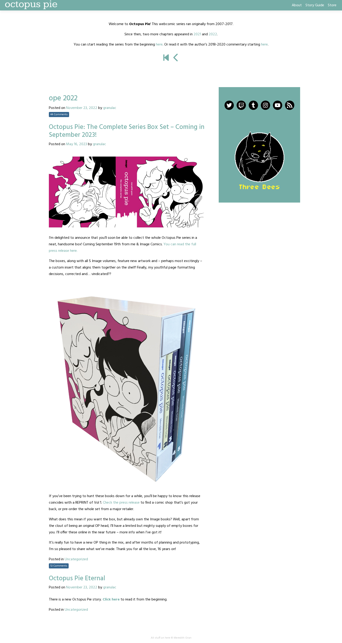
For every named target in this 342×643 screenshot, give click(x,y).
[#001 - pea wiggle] (166, 58)
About (297, 5)
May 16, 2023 (76, 144)
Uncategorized (76, 559)
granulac (109, 108)
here (159, 45)
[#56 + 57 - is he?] (176, 58)
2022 (213, 34)
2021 (197, 34)
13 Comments (58, 566)
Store (332, 5)
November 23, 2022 (81, 108)
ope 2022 (63, 98)
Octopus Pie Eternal (77, 578)
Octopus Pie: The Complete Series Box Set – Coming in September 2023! (127, 131)
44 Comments (59, 114)
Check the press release (121, 503)
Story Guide (314, 5)
